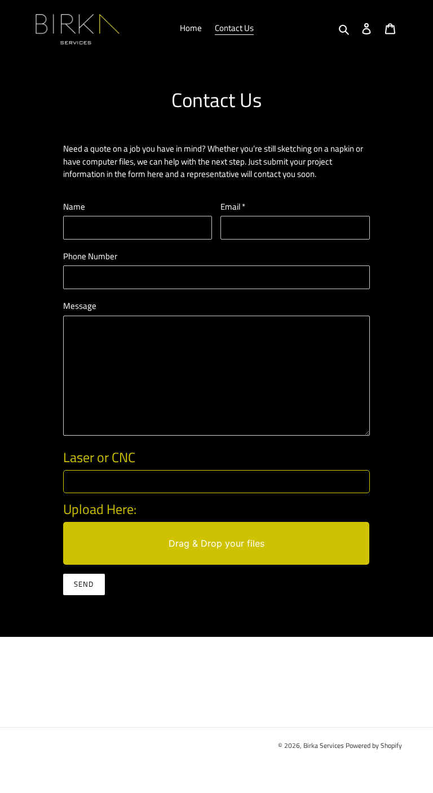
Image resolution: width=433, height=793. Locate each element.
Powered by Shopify (374, 745)
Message (79, 306)
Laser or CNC (99, 457)
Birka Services (323, 745)
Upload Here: (99, 509)
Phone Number (90, 256)
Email (232, 207)
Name (74, 207)
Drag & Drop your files (216, 543)
